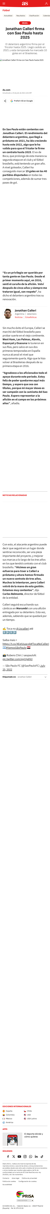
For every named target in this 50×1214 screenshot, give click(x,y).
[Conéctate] (46, 3)
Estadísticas (31, 317)
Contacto (6, 1178)
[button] (5, 101)
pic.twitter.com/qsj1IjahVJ (18, 659)
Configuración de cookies (27, 1181)
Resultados (20, 16)
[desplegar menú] (4, 3)
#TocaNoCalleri (40, 644)
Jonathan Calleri (25, 310)
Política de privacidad (29, 1178)
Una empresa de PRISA (25, 1194)
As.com (6, 90)
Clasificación (34, 16)
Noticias (19, 317)
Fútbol (6, 10)
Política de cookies (9, 1181)
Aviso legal (15, 1178)
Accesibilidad (7, 1185)
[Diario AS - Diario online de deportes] (25, 3)
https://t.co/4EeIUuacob (17, 644)
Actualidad (8, 16)
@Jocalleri (22, 629)
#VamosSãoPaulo (16, 648)
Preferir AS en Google (23, 101)
